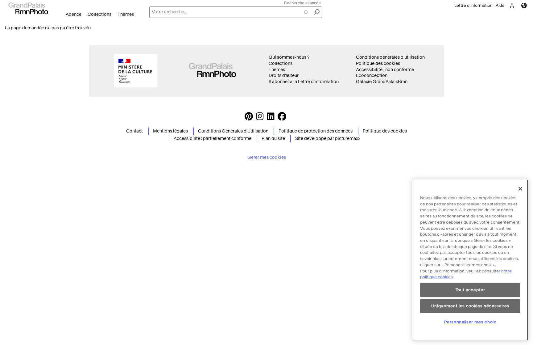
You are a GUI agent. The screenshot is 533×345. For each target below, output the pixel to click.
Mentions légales (170, 131)
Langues (524, 5)
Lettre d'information (473, 5)
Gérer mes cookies (266, 157)
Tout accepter (470, 290)
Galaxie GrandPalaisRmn (381, 81)
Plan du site (273, 138)
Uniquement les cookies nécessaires (470, 306)
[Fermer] (520, 189)
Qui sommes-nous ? (289, 57)
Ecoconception (371, 75)
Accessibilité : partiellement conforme (212, 138)
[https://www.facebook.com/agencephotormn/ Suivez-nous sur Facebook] (282, 118)
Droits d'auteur (284, 75)
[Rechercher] (317, 12)
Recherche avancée (302, 3)
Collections (99, 14)
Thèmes (126, 14)
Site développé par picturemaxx (327, 138)
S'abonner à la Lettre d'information (304, 81)
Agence (73, 14)
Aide (500, 5)
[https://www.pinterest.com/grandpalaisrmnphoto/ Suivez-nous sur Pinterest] (249, 118)
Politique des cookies (378, 63)
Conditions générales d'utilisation (390, 57)
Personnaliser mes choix (470, 322)
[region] (470, 260)
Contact (134, 131)
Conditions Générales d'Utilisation (233, 131)
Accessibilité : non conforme (385, 69)
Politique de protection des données (316, 131)
